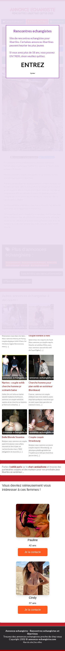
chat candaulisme (37, 466)
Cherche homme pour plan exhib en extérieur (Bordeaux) (40, 386)
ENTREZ (32, 64)
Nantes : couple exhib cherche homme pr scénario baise (13, 386)
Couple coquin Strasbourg (36, 439)
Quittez (32, 73)
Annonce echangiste (17, 630)
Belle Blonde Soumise (13, 437)
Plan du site (28, 642)
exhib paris (16, 466)
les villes (38, 642)
